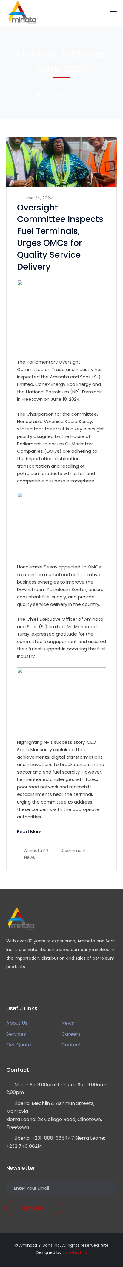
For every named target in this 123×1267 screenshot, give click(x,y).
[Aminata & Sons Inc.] (23, 13)
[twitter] (8, 985)
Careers (71, 1034)
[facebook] (17, 985)
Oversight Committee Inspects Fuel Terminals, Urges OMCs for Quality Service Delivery (60, 237)
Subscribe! (34, 1208)
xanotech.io (75, 1252)
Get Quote (18, 1044)
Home (42, 94)
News (29, 857)
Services (16, 1034)
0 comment (73, 850)
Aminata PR (36, 850)
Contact (71, 1044)
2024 (63, 94)
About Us (16, 1023)
